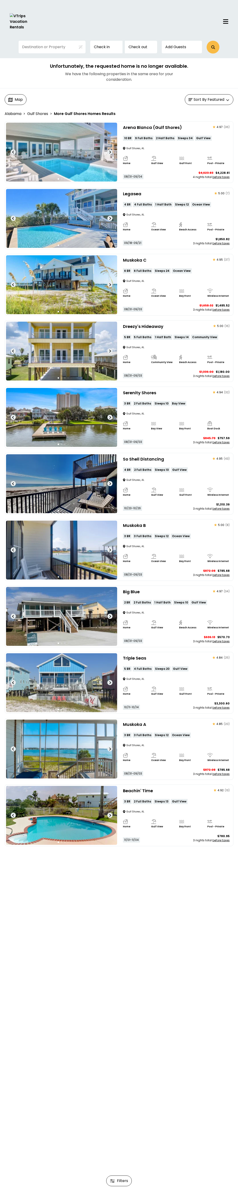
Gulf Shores (37, 113)
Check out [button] (138, 47)
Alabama (13, 113)
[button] (213, 47)
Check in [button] (102, 47)
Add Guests (175, 47)
